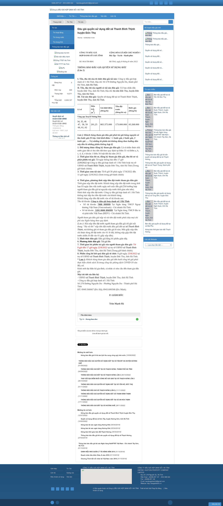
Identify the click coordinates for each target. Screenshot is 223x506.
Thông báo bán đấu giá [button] (88, 16)
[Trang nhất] (52, 16)
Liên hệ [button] (113, 16)
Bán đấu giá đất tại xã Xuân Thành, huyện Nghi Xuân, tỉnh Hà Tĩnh (162, 111)
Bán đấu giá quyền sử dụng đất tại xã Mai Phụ (158, 224)
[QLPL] (62, 67)
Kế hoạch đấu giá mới (153, 27)
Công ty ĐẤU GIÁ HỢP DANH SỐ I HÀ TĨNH (123, 488)
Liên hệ (53, 473)
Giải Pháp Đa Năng (154, 488)
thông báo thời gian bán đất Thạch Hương (158, 230)
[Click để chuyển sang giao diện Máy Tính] (57, 502)
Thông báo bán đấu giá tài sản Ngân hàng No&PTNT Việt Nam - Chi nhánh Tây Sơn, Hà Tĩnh (162, 134)
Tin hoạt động (58, 32)
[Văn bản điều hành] (62, 56)
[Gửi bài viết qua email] (131, 37)
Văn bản (69, 477)
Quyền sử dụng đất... (153, 56)
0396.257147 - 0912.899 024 (62, 3)
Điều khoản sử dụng (57, 477)
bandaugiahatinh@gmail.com (87, 3)
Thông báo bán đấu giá (60, 47)
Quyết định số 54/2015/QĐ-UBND (59, 117)
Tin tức (54, 27)
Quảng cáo (70, 473)
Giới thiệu (54, 468)
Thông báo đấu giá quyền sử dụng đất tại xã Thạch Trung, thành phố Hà (158, 165)
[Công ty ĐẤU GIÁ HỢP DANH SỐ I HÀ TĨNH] (67, 9)
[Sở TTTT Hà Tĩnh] (61, 64)
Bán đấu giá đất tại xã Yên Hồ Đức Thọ (162, 95)
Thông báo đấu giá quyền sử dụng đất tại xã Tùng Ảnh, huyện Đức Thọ (158, 195)
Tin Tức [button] (72, 16)
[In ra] (134, 37)
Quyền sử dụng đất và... (154, 68)
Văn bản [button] (104, 16)
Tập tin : (88, 319)
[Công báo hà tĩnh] (62, 52)
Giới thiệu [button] (60, 16)
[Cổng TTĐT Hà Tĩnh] (61, 60)
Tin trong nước (58, 37)
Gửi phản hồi (216, 504)
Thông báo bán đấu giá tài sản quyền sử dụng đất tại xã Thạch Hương (157, 156)
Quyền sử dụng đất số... (154, 50)
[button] (137, 319)
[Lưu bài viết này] (138, 37)
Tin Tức (69, 468)
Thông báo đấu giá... (160, 33)
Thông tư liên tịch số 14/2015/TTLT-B (60, 137)
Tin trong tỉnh (58, 42)
